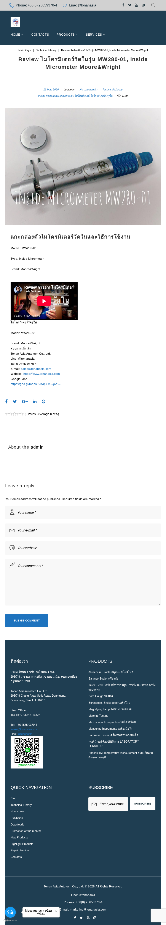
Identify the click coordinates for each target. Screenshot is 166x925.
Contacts (40, 34)
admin (71, 89)
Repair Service (20, 850)
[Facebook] (123, 5)
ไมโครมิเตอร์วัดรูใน (101, 95)
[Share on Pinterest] (43, 401)
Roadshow (17, 811)
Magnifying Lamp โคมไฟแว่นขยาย (110, 709)
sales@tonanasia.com (36, 368)
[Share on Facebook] (6, 401)
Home (15, 34)
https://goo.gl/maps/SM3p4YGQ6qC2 (36, 384)
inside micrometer (48, 95)
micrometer (66, 95)
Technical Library (46, 50)
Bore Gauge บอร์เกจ (100, 696)
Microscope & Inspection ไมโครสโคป (112, 722)
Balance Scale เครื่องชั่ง (103, 678)
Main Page (24, 50)
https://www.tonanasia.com (41, 373)
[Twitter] (129, 5)
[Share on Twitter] (15, 401)
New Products (19, 837)
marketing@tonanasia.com (88, 909)
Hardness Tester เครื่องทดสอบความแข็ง (113, 735)
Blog (13, 798)
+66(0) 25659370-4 (42, 5)
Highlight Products (22, 844)
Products (66, 34)
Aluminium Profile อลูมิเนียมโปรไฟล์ (110, 672)
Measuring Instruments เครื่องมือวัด (110, 728)
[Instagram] (143, 5)
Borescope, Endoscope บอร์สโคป (109, 702)
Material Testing (98, 715)
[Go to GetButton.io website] (10, 920)
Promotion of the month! (26, 831)
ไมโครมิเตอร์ (82, 95)
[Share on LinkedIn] (35, 401)
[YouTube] (136, 5)
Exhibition (17, 818)
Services (94, 34)
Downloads (17, 824)
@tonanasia (25, 733)
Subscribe (142, 803)
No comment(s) (88, 89)
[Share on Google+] (25, 401)
